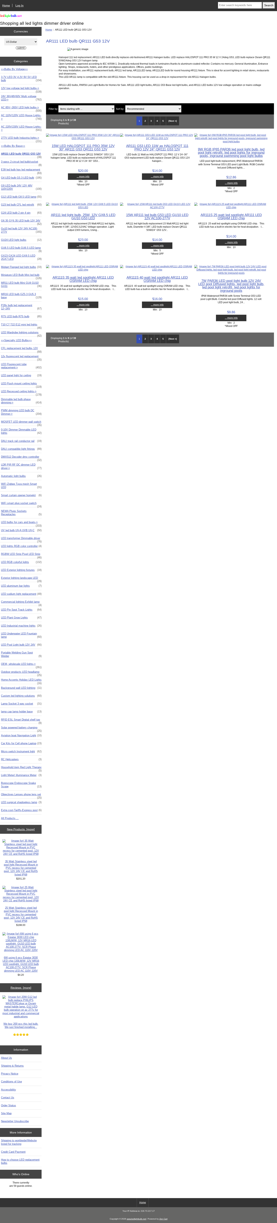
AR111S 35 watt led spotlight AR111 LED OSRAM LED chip (83, 279)
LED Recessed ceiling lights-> (21, 392)
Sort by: (120, 109)
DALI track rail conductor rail (21, 440)
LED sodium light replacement (21, 593)
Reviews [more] (21, 987)
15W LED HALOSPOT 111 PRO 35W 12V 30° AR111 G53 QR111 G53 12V (83, 147)
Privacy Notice (9, 1073)
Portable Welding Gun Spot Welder (21, 654)
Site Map (6, 1113)
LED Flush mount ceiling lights (21, 384)
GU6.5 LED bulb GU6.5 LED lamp (21, 249)
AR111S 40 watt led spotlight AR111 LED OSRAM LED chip (157, 279)
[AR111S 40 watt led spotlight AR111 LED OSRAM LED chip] (157, 269)
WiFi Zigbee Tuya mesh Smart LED (21, 485)
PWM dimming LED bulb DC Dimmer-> (21, 412)
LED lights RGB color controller (21, 546)
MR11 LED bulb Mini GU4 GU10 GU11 (21, 284)
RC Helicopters (21, 759)
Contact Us (7, 1097)
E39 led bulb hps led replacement (21, 170)
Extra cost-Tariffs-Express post (21, 810)
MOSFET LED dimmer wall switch (21, 422)
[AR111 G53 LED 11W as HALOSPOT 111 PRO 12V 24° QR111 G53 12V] (157, 138)
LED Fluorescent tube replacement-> (21, 366)
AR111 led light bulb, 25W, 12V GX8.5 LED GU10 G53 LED (83, 216)
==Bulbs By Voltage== (14, 69)
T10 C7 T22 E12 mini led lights (21, 325)
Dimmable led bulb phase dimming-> (21, 401)
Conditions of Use (11, 1081)
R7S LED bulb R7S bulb (21, 316)
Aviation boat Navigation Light (21, 735)
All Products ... (10, 818)
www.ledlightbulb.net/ (136, 1219)
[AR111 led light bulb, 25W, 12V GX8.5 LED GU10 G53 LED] (83, 207)
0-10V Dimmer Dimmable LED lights (21, 431)
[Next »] (173, 121)
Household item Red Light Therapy (21, 768)
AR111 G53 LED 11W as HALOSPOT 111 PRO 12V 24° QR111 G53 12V (157, 147)
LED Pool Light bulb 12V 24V (21, 644)
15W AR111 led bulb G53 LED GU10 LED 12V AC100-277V (157, 216)
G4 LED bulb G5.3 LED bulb (21, 177)
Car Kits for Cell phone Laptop (21, 743)
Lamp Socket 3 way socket (21, 703)
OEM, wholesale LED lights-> (21, 665)
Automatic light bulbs (21, 476)
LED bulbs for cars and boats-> (21, 523)
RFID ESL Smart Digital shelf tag (21, 720)
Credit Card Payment (13, 1151)
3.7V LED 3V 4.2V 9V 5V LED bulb (21, 79)
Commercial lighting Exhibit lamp (21, 603)
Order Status (8, 1105)
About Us (6, 1057)
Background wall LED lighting (21, 687)
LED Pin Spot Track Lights (21, 609)
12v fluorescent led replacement (21, 357)
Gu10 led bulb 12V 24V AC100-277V (21, 230)
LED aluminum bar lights (21, 585)
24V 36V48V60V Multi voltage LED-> (21, 98)
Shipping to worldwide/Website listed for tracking (19, 1142)
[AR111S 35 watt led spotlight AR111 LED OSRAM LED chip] (83, 269)
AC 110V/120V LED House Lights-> (21, 117)
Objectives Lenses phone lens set (21, 795)
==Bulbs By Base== (13, 145)
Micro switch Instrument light (21, 751)
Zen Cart (163, 1219)
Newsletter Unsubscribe (15, 1121)
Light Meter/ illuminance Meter (21, 775)
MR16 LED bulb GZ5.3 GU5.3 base (21, 296)
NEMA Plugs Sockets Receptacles (21, 513)
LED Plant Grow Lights (21, 617)
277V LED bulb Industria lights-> (21, 139)
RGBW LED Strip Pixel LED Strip (21, 555)
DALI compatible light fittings (21, 448)
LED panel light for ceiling (21, 375)
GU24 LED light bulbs (21, 239)
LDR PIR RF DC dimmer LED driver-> (21, 466)
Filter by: (53, 109)
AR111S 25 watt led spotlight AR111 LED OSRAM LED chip (231, 216)
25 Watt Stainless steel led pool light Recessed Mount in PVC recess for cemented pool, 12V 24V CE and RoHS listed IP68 (21, 914)
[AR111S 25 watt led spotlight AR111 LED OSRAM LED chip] (231, 207)
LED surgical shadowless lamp (21, 802)
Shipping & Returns (12, 1065)
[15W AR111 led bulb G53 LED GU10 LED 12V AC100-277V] (157, 207)
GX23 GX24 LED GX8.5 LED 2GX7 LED (21, 257)
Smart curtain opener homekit (21, 495)
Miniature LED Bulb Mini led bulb (21, 276)
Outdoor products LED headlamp (21, 673)
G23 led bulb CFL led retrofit (21, 204)
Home (6, 5)
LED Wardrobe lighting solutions (21, 333)
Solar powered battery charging (21, 728)
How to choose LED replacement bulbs (20, 1161)
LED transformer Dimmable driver (21, 539)
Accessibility (8, 1089)
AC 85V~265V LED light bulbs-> (21, 108)
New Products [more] (21, 829)
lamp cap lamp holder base (21, 711)
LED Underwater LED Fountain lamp (21, 635)
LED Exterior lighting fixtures (21, 570)
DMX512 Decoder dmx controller (21, 458)
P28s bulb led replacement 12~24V (21, 307)
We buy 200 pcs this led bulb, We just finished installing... (20, 1025)
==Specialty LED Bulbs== (16, 340)
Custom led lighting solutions (21, 695)
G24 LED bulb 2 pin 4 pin (21, 212)
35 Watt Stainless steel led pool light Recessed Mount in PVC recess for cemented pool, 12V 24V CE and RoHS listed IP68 (21, 868)
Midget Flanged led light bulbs (21, 267)
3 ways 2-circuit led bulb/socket (21, 162)
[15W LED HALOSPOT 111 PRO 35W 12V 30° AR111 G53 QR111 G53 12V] (83, 138)
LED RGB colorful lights (21, 562)
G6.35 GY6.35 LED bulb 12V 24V (21, 221)
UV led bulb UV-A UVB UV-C (21, 530)
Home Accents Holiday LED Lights (21, 680)
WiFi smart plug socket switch (21, 504)
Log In (19, 5)
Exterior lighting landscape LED (21, 579)
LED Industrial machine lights (21, 625)
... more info (83, 176)
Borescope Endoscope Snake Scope (21, 785)
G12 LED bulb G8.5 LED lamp (21, 196)
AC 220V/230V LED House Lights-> (21, 128)
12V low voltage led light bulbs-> (21, 89)
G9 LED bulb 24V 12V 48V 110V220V (21, 187)
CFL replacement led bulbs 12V (21, 349)
